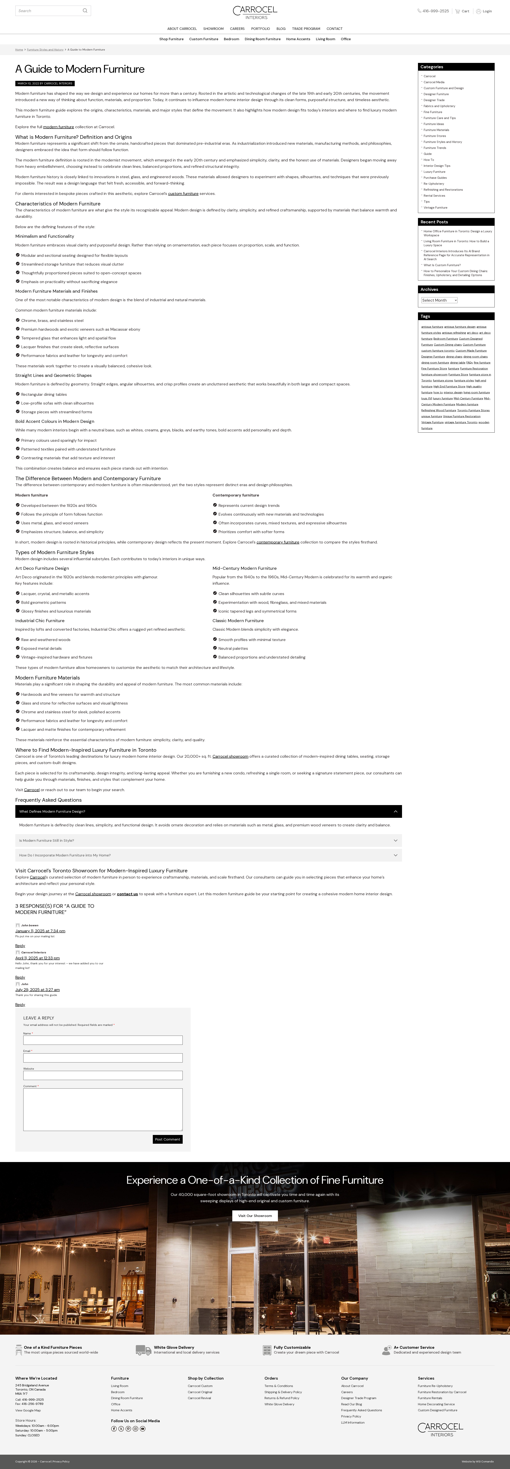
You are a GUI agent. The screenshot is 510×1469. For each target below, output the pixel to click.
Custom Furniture (203, 39)
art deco (472, 332)
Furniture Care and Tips (440, 118)
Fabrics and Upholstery (439, 106)
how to (438, 392)
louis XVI (426, 398)
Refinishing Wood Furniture (438, 410)
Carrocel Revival (199, 1398)
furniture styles (464, 380)
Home (19, 49)
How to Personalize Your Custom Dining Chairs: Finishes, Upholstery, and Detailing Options (456, 273)
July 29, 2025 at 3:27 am (37, 989)
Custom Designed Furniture (437, 1410)
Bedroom (231, 39)
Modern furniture (467, 404)
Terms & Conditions (279, 1386)
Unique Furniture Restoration (462, 416)
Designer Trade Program (358, 1398)
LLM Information (353, 1422)
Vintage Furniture (435, 208)
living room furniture (477, 392)
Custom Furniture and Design (444, 88)
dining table (457, 362)
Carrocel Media (434, 82)
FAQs (469, 362)
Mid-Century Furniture (468, 398)
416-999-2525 (436, 11)
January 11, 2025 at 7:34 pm (40, 930)
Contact (335, 28)
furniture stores (443, 380)
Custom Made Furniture (471, 350)
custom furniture (183, 193)
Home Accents (298, 39)
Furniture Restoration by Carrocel (442, 1392)
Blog (281, 28)
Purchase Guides (435, 178)
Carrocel (32, 789)
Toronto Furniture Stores (473, 410)
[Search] (86, 11)
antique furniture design (460, 326)
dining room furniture (435, 362)
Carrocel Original (200, 1392)
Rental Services (434, 196)
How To (429, 160)
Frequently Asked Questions (361, 1410)
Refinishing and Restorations (443, 190)
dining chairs (454, 356)
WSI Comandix (485, 1461)
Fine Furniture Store (434, 368)
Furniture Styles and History (45, 49)
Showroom (213, 28)
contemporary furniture (278, 542)
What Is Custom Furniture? (442, 265)
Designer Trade (434, 100)
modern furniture (58, 126)
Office (346, 39)
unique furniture (431, 416)
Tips (427, 202)
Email (27, 1051)
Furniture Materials (436, 130)
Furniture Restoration (474, 368)
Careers (237, 28)
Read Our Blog (351, 1404)
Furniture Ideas (434, 124)
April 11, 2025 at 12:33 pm (37, 958)
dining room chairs (475, 356)
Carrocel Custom (200, 1386)
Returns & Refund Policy (282, 1398)
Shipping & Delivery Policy (283, 1392)
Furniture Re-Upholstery (435, 1386)
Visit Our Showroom (255, 1215)
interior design (453, 392)
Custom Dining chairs (448, 344)
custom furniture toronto (438, 350)
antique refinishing (454, 332)
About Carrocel (182, 28)
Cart (465, 11)
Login (487, 11)
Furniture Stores (435, 136)
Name (28, 1033)
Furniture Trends (435, 148)
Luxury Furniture (434, 172)
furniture (453, 368)
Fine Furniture (433, 112)
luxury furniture (443, 398)
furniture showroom (434, 374)
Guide (428, 154)
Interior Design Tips (437, 166)
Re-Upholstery (434, 184)
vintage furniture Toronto (461, 422)
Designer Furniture (436, 94)
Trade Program (306, 28)
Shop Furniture (171, 39)
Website (28, 1068)
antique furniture (432, 326)
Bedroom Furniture (446, 338)
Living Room (325, 39)
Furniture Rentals (430, 1398)
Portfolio (260, 28)
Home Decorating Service (436, 1404)
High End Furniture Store (449, 386)
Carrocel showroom (230, 756)
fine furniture (482, 362)
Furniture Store (458, 374)
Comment (31, 1086)
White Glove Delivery (279, 1404)
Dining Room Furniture (263, 39)
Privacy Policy (351, 1416)
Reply (20, 945)
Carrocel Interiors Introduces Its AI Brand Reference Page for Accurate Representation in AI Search (456, 255)
